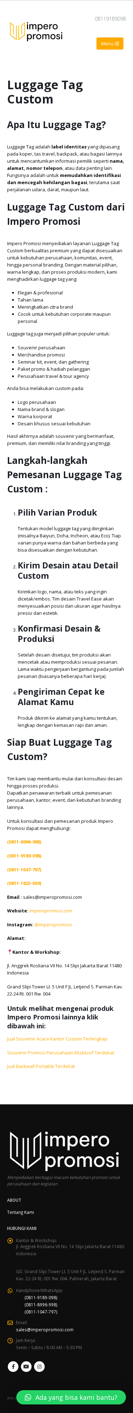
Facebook (13, 1366)
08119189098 (110, 18)
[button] (71, 1397)
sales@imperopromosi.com (44, 1329)
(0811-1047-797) (41, 1312)
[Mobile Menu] (109, 43)
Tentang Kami (20, 1212)
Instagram (39, 1366)
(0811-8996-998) (41, 1304)
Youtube (26, 1366)
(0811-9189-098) (41, 1297)
